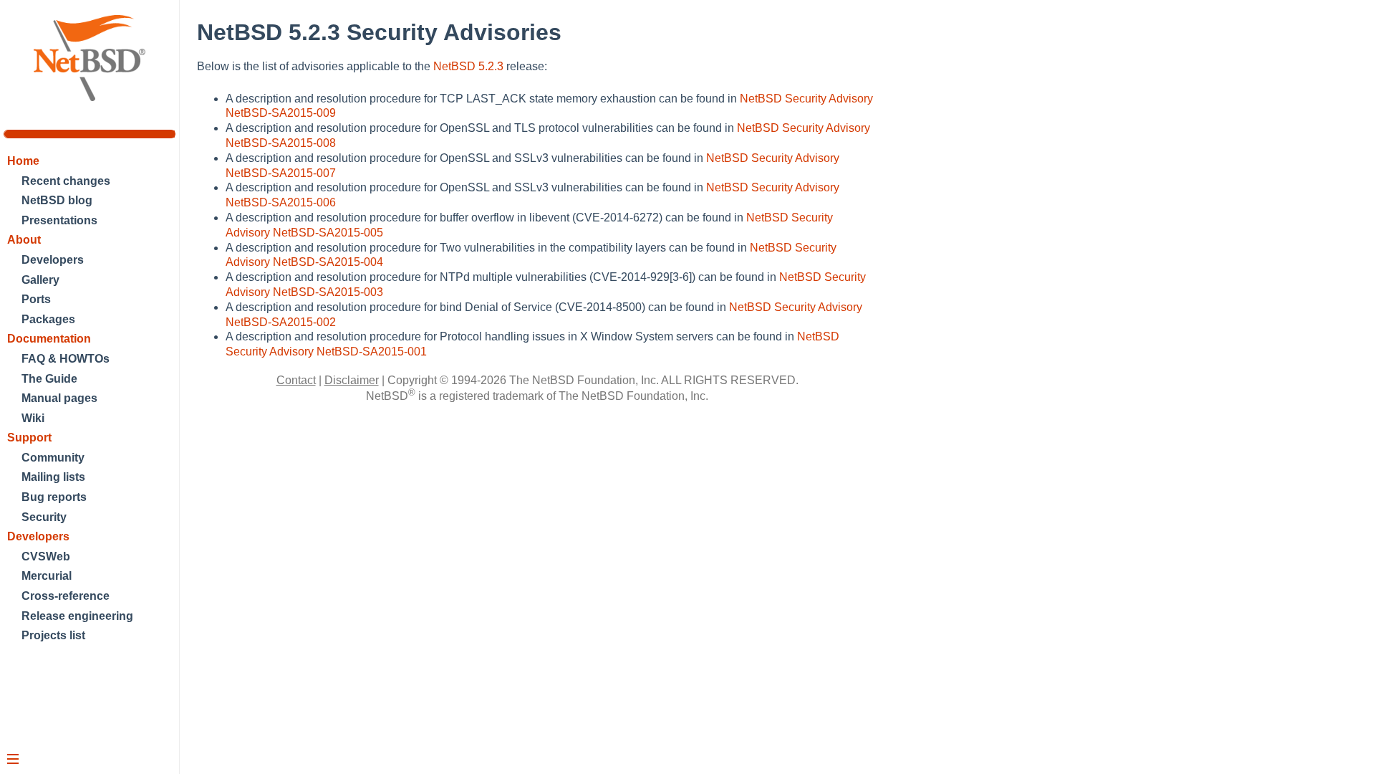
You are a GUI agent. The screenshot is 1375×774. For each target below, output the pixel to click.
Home (23, 161)
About (24, 240)
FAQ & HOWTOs (65, 359)
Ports (36, 299)
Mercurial (46, 576)
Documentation (49, 339)
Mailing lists (53, 477)
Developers (52, 260)
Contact (296, 380)
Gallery (40, 280)
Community (53, 458)
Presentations (59, 220)
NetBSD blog (56, 200)
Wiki (32, 418)
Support (29, 437)
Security (44, 517)
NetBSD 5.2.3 (468, 66)
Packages (48, 319)
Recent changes (65, 181)
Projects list (53, 635)
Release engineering (77, 616)
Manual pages (59, 398)
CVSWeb (45, 556)
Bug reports (54, 497)
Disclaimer (351, 380)
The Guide (49, 379)
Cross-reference (65, 596)
